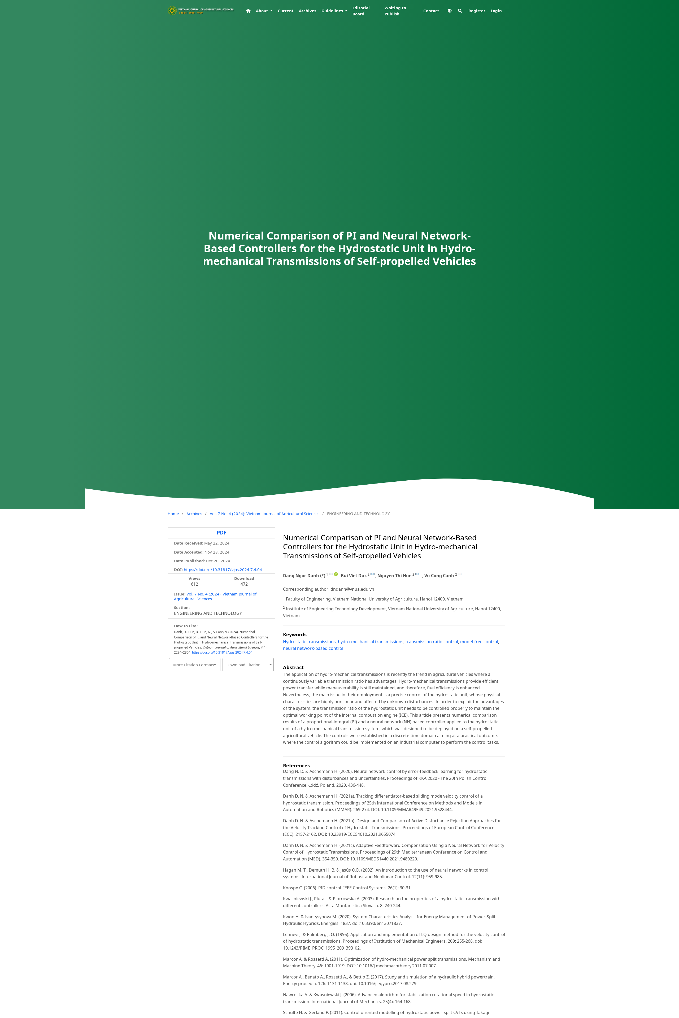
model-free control (479, 642)
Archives (307, 10)
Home (173, 513)
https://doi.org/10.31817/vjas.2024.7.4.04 (223, 569)
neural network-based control (313, 648)
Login (496, 10)
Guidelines (332, 10)
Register (476, 10)
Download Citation (243, 664)
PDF (222, 532)
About (262, 10)
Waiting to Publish (395, 10)
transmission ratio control (432, 642)
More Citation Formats (193, 664)
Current (286, 10)
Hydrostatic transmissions (309, 642)
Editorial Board (361, 10)
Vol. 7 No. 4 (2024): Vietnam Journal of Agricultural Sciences (264, 513)
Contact (431, 10)
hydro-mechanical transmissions (370, 642)
